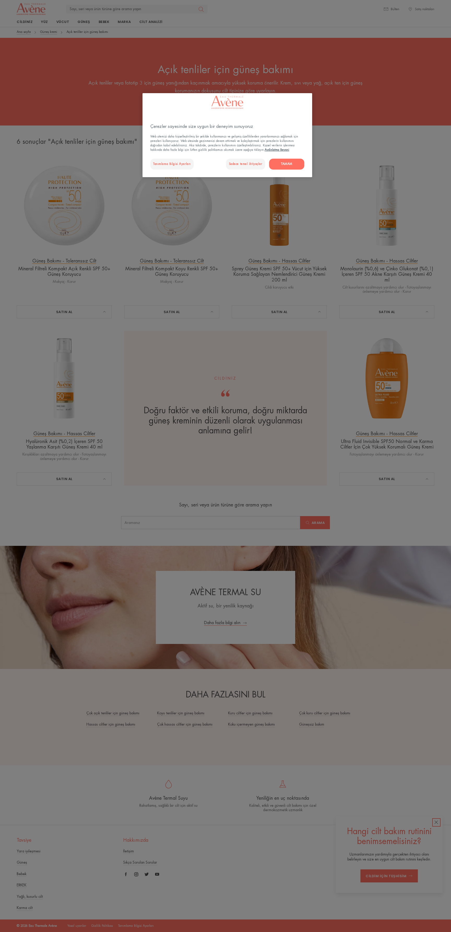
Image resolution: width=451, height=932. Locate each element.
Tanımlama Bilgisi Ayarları (172, 164)
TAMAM (286, 164)
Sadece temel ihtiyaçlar (245, 164)
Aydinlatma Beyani (277, 149)
